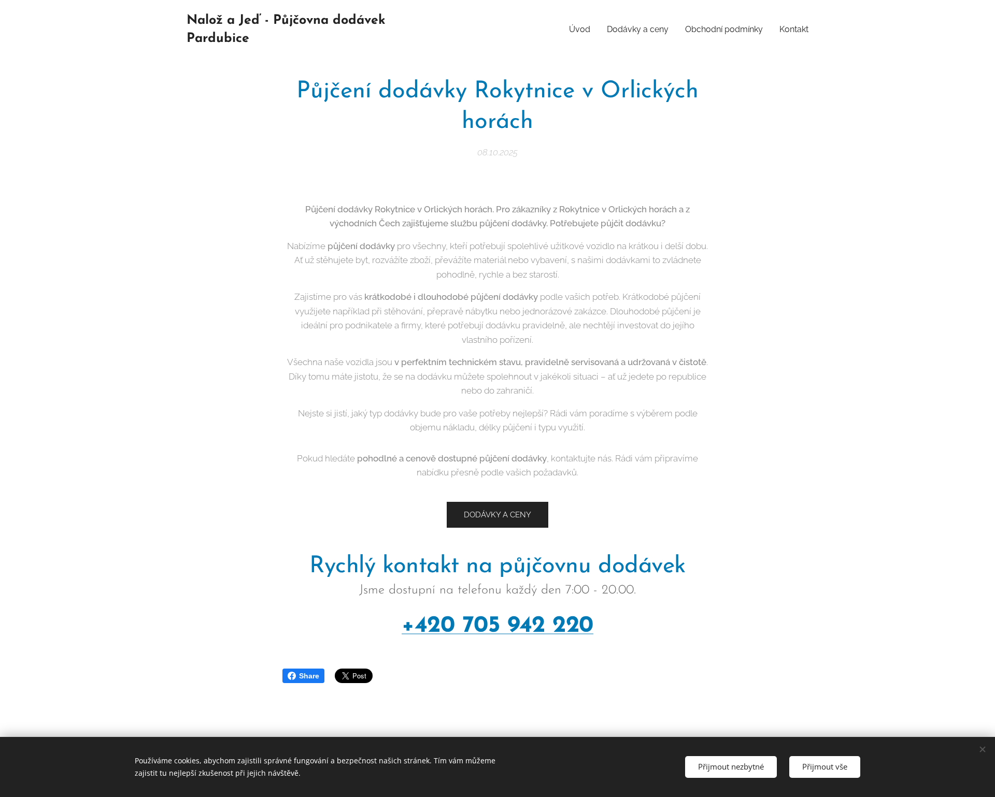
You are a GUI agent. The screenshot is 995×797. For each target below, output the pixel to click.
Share (309, 676)
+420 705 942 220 (497, 625)
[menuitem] (582, 29)
